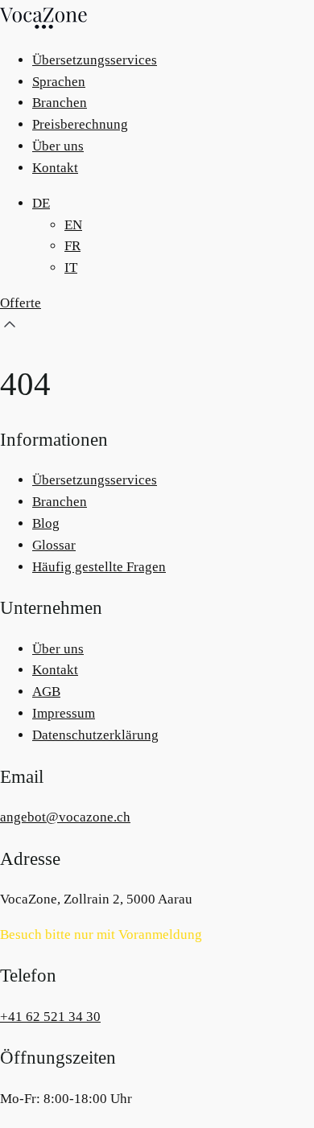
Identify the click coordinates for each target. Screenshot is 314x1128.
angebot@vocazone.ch (65, 817)
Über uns (58, 146)
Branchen (59, 102)
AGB (46, 691)
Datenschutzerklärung (95, 735)
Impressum (63, 713)
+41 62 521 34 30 (50, 1016)
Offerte (20, 303)
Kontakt (55, 167)
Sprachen (58, 81)
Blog (46, 523)
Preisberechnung (80, 124)
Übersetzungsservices (94, 60)
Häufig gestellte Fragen (99, 566)
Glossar (54, 545)
